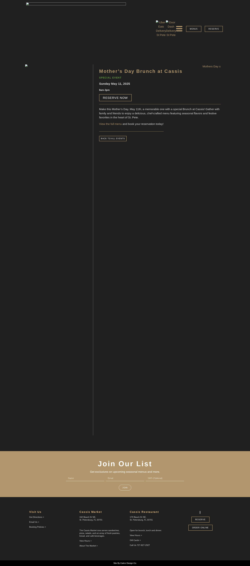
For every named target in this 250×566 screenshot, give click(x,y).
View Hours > (85, 541)
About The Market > (88, 546)
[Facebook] (81, 525)
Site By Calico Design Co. (125, 563)
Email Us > (34, 522)
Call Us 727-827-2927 (140, 545)
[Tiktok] (140, 525)
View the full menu (110, 123)
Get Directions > (36, 517)
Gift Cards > (135, 540)
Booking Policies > (37, 527)
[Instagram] (85, 525)
